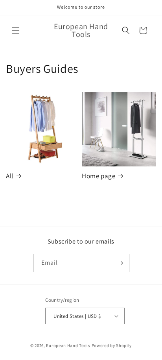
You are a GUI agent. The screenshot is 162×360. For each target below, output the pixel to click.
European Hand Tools (68, 345)
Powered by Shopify (112, 345)
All (9, 176)
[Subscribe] (120, 263)
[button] (15, 30)
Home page (98, 176)
